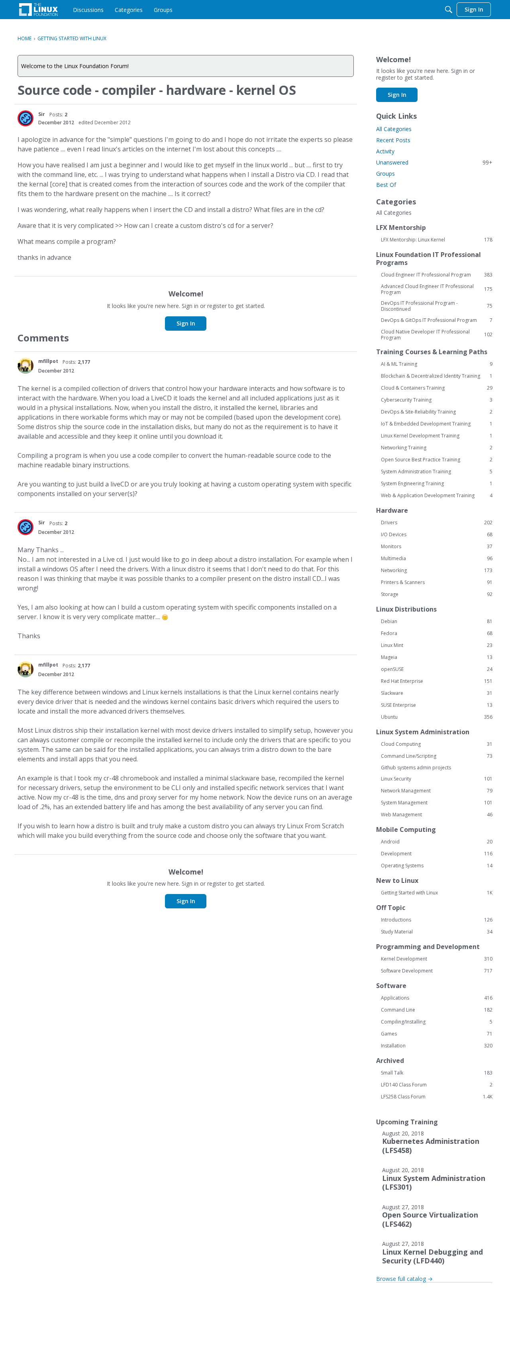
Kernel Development (436, 959)
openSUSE (436, 669)
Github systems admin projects (416, 768)
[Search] (448, 9)
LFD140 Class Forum (436, 1084)
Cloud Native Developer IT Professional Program (436, 335)
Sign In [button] (186, 323)
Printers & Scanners (436, 582)
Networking (436, 570)
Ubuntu (436, 717)
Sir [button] (41, 114)
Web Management (436, 814)
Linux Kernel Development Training (436, 435)
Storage (436, 594)
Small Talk (436, 1073)
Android (436, 841)
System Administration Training (436, 471)
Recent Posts (393, 140)
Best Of (386, 184)
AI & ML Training (436, 364)
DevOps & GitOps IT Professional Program (436, 320)
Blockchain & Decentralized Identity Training (436, 376)
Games (436, 1033)
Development (436, 853)
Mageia (436, 657)
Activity (385, 151)
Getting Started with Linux (436, 892)
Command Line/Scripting (436, 756)
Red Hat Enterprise (436, 681)
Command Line (436, 1010)
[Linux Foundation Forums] (38, 9)
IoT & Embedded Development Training (436, 423)
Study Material (436, 931)
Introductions (436, 920)
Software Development (436, 971)
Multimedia (436, 558)
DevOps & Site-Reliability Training (436, 412)
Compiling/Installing (436, 1022)
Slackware (436, 693)
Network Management (436, 790)
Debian (436, 621)
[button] (25, 118)
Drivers (436, 522)
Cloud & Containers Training (436, 388)
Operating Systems (436, 865)
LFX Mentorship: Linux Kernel (436, 239)
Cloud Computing (436, 744)
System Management (436, 802)
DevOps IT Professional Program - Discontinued (436, 306)
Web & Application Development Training (436, 495)
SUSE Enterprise (436, 705)
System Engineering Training (436, 483)
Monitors (436, 546)
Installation (436, 1045)
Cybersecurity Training (436, 400)
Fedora (436, 633)
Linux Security (436, 778)
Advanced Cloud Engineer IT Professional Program (436, 289)
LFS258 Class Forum (436, 1096)
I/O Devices (436, 534)
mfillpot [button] (48, 361)
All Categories (394, 129)
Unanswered (434, 162)
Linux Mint (436, 645)
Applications (436, 998)
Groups (385, 173)
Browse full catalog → (404, 1278)
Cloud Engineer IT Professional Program (436, 274)
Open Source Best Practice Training (436, 459)
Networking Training (436, 447)
